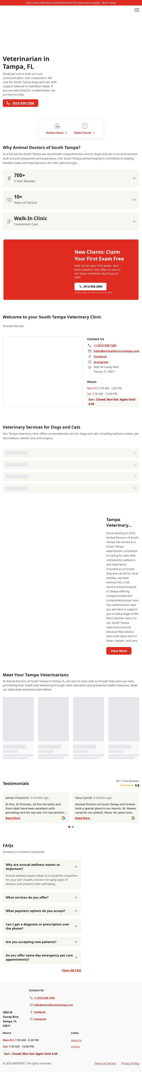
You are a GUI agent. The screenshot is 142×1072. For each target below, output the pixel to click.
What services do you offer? (27, 897)
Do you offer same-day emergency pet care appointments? (39, 957)
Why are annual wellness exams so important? (33, 867)
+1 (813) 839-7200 (44, 997)
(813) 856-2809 (92, 286)
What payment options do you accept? (35, 911)
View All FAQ (71, 970)
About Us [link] (76, 1040)
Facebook (40, 1012)
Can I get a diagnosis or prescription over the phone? (37, 926)
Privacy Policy (130, 1063)
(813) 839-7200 (23, 103)
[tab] (69, 827)
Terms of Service (105, 1063)
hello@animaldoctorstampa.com (53, 1004)
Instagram (40, 1019)
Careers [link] (75, 1046)
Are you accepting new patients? (31, 942)
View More (119, 651)
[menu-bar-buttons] (136, 10)
